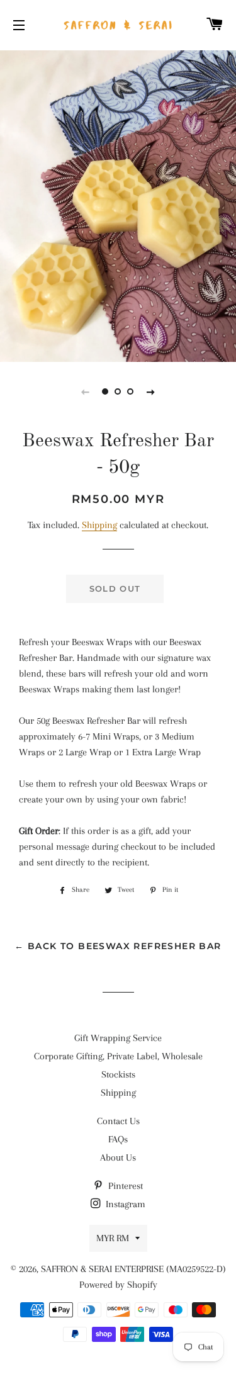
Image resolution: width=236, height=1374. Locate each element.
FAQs (118, 1139)
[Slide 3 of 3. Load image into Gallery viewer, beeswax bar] (131, 391)
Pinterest (124, 1185)
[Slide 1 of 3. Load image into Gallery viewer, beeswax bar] (105, 391)
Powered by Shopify (118, 1284)
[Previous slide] (85, 391)
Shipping (99, 525)
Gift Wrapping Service (118, 1038)
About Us (118, 1157)
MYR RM (112, 1238)
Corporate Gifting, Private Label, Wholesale (118, 1056)
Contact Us (118, 1121)
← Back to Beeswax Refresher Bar (117, 946)
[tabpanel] (118, 204)
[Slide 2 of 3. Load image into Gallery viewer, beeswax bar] (118, 391)
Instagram (124, 1204)
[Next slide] (151, 391)
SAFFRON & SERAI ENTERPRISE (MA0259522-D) (133, 1269)
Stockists (118, 1074)
